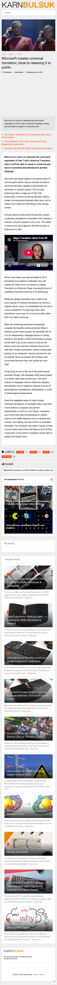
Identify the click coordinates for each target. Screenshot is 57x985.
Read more (29, 598)
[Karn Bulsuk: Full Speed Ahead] (28, 7)
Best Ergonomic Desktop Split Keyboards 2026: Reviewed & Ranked (24, 620)
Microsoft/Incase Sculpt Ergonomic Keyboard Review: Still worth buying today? (28, 696)
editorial (11, 54)
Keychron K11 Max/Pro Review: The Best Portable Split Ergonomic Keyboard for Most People (28, 886)
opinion (19, 54)
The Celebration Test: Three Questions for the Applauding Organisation (24, 143)
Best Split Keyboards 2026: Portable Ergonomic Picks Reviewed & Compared (28, 582)
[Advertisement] (24, 95)
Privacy (41, 975)
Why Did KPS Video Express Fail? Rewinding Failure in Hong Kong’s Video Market (28, 502)
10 (8, 919)
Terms (35, 975)
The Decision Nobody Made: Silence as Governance (28, 148)
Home (3, 54)
